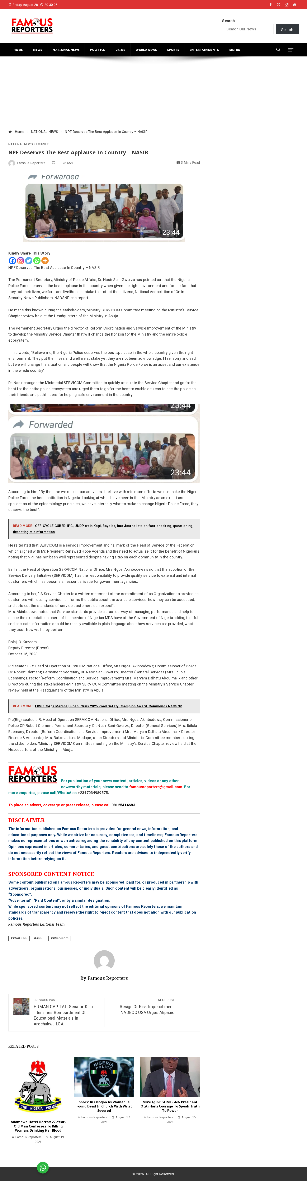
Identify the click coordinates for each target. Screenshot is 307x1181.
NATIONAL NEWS (20, 144)
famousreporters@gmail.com (156, 787)
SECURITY (41, 144)
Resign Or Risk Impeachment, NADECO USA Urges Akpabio (147, 1006)
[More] (45, 260)
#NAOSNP (20, 938)
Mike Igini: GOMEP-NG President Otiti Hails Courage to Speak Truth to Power (170, 1106)
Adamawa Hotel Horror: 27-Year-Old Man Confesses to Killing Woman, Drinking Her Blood (38, 1126)
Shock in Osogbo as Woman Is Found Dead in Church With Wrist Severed (104, 1106)
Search (228, 21)
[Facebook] (12, 260)
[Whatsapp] (37, 260)
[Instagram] (20, 260)
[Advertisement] (133, 93)
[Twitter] (28, 260)
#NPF (40, 938)
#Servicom (61, 938)
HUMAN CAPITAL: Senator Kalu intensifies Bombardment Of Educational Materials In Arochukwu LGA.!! (63, 1012)
